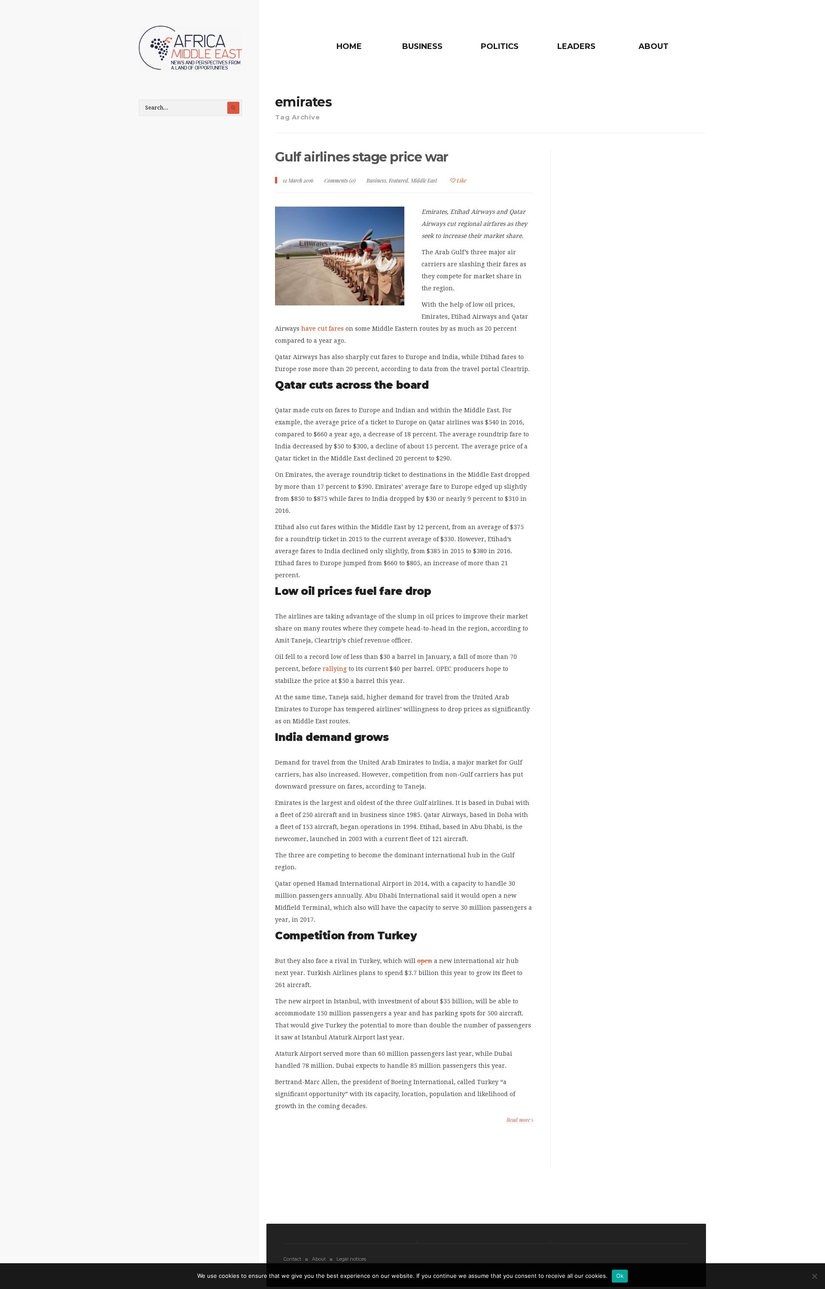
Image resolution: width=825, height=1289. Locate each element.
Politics (500, 46)
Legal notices (351, 1259)
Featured (398, 180)
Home (349, 46)
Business (422, 46)
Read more (519, 1119)
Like (460, 180)
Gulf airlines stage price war (361, 157)
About (654, 46)
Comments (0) (339, 180)
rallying (335, 668)
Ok (620, 1275)
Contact (292, 1259)
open (424, 960)
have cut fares (322, 328)
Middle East (424, 180)
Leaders (576, 46)
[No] (814, 1276)
